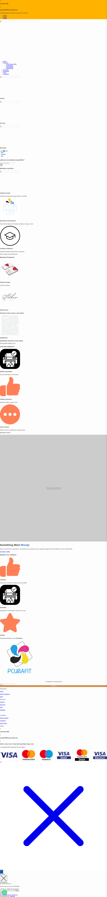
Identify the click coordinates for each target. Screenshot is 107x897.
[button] (4, 892)
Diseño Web (9, 68)
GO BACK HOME (5, 551)
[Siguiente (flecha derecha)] (104, 448)
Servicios (5, 62)
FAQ (1, 707)
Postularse (6, 71)
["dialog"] (53, 885)
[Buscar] (1, 165)
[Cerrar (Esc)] (105, 1)
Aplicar (17, 890)
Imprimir (2, 702)
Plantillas (2, 710)
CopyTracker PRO (11, 64)
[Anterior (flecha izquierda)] (2, 448)
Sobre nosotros (4, 718)
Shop (4, 72)
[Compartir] (102, 1)
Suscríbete (53, 686)
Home (5, 61)
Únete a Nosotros (5, 694)
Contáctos (6, 74)
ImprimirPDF (9, 67)
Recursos (5, 70)
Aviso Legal (3, 723)
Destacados (9, 65)
